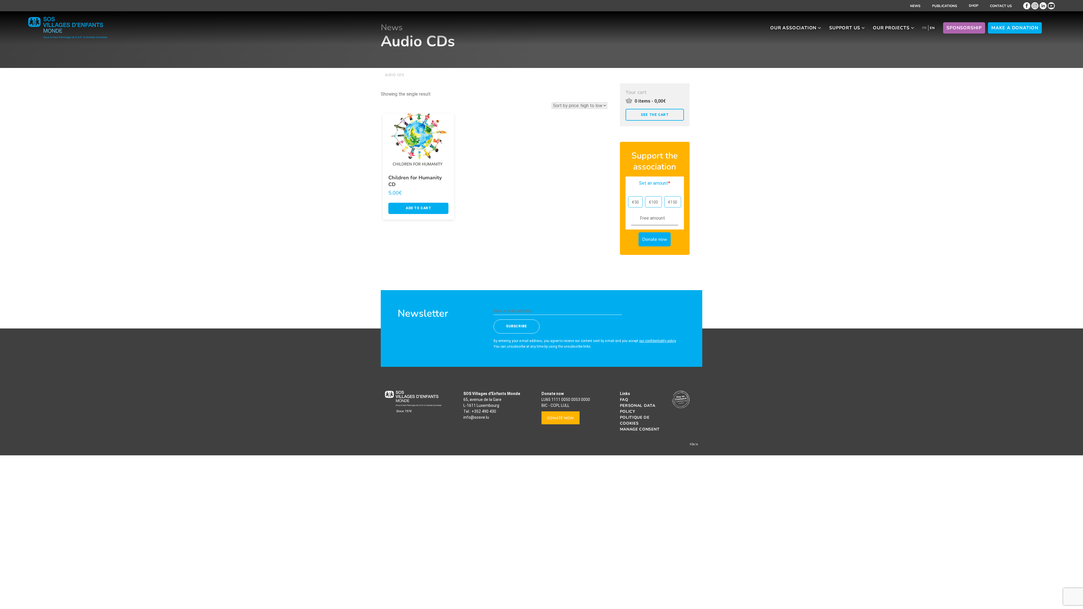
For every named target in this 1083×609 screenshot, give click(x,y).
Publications (944, 6)
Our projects (891, 28)
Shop (974, 5)
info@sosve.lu (476, 417)
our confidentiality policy (657, 341)
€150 (672, 202)
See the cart (654, 115)
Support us (844, 28)
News (915, 6)
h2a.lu (694, 444)
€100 (653, 202)
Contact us (1001, 6)
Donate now (560, 418)
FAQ (624, 399)
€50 (635, 202)
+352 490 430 (484, 411)
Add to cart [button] (418, 208)
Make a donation (1014, 28)
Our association (793, 28)
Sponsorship (964, 28)
